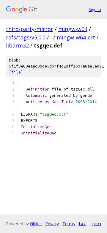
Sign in (95, 9)
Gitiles (36, 223)
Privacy (52, 223)
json (96, 223)
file (16, 72)
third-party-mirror (29, 29)
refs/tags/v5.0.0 (25, 37)
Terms (68, 223)
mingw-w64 (72, 29)
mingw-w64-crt (76, 37)
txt (82, 223)
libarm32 (17, 45)
